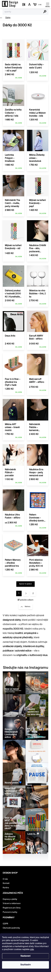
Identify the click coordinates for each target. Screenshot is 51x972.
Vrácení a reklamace (12, 903)
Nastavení (25, 956)
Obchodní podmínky (11, 928)
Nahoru (27, 606)
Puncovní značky (10, 912)
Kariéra (6, 888)
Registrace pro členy (12, 908)
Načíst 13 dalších (25, 584)
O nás (5, 879)
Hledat (45, 12)
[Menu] (47, 4)
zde (32, 949)
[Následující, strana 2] (26, 593)
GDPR (5, 924)
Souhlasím (25, 965)
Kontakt (6, 883)
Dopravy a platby (10, 899)
